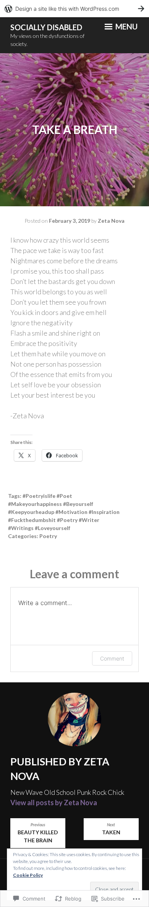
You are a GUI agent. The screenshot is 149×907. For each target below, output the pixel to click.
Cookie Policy (28, 875)
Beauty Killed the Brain (38, 832)
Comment (112, 658)
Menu (126, 26)
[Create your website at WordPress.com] (74, 8)
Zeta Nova (111, 220)
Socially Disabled (46, 27)
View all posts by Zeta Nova (53, 802)
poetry (48, 536)
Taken (111, 828)
